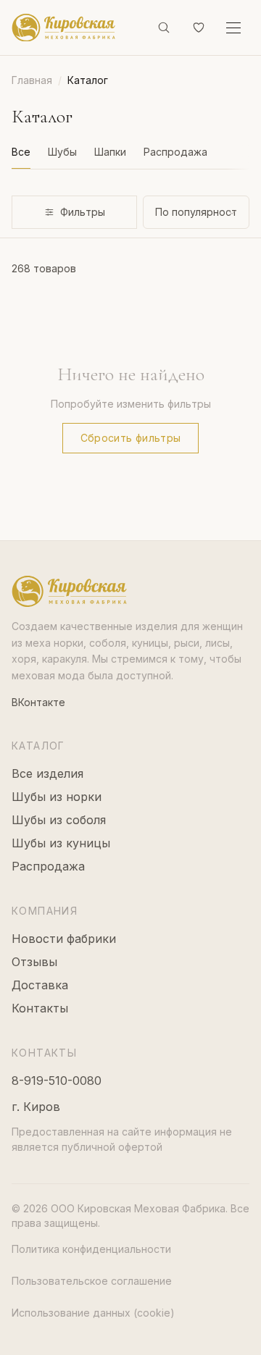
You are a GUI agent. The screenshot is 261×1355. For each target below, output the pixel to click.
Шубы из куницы (61, 843)
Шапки (110, 152)
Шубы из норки (57, 796)
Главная (32, 80)
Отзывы (34, 962)
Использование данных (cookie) (93, 1312)
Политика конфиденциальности (91, 1249)
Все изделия (47, 773)
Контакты (40, 1008)
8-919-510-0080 (57, 1080)
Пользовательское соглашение (92, 1281)
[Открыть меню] (233, 27)
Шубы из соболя (59, 820)
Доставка (40, 985)
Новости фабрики (64, 938)
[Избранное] (199, 27)
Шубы (62, 152)
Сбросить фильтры (130, 438)
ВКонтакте (38, 702)
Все (21, 152)
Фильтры (82, 212)
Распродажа (175, 152)
